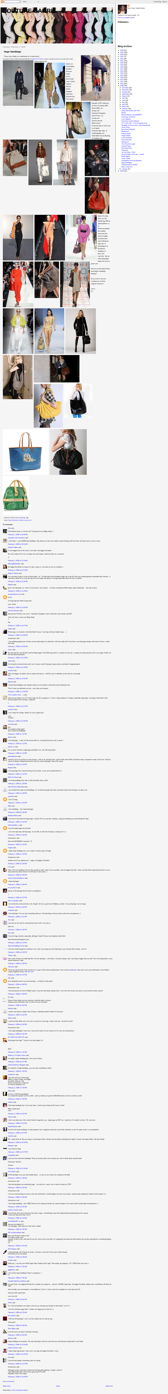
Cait (9, 1357)
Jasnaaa (11, 724)
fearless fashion (13, 1210)
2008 (122, 171)
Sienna (10, 1117)
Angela (10, 848)
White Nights (125, 156)
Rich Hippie (12, 1328)
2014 (122, 75)
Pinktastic (124, 150)
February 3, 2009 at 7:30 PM (17, 1071)
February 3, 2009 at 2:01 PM (17, 822)
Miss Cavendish (13, 901)
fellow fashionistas (13, 520)
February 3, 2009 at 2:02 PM (17, 835)
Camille (10, 1136)
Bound (123, 113)
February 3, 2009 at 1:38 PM (17, 793)
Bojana (10, 682)
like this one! (29, 971)
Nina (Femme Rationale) (16, 787)
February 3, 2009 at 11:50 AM (18, 646)
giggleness (11, 1270)
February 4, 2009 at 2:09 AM (17, 1197)
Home (58, 1386)
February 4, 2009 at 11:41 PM (18, 1364)
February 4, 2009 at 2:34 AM (17, 1207)
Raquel (10, 767)
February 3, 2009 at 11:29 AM (18, 581)
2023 (122, 56)
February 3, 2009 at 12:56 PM (18, 721)
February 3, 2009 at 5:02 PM (17, 1005)
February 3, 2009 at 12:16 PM (18, 667)
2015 (122, 73)
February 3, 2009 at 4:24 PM (17, 952)
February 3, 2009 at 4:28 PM (17, 963)
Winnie (10, 1018)
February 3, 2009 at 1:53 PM (17, 803)
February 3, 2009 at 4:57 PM (17, 975)
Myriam (10, 1338)
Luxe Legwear (126, 119)
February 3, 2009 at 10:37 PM (18, 1152)
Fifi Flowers (12, 1171)
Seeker (10, 1102)
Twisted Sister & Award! (129, 165)
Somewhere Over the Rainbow (131, 160)
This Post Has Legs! (128, 144)
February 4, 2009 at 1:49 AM (17, 1178)
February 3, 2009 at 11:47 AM (18, 625)
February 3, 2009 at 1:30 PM (17, 783)
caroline (10, 670)
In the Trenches (126, 138)
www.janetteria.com (14, 594)
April (123, 104)
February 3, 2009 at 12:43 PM (18, 678)
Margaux (11, 1145)
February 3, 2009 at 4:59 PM (17, 994)
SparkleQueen (12, 1126)
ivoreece (11, 709)
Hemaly (10, 1008)
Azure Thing (125, 127)
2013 (122, 77)
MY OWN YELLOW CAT (16, 1037)
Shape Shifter (126, 135)
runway (26, 520)
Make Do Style (13, 777)
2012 (122, 79)
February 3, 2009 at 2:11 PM (17, 844)
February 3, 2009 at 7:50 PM (17, 1088)
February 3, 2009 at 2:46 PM (17, 875)
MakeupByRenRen (14, 564)
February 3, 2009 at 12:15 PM (18, 658)
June (124, 100)
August (124, 96)
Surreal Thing (125, 146)
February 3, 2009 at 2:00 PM (17, 812)
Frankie (10, 1260)
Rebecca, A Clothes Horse (16, 1055)
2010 (122, 83)
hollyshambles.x (13, 825)
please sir (11, 747)
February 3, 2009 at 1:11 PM (17, 734)
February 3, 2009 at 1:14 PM (17, 764)
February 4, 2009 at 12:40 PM (18, 1354)
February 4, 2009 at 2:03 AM (17, 1187)
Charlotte (11, 910)
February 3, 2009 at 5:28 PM (17, 1024)
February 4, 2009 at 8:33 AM (17, 1312)
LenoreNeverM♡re (14, 1221)
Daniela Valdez (13, 547)
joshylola (11, 796)
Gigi (9, 528)
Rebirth (10, 584)
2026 (122, 50)
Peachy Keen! (126, 133)
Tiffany (10, 955)
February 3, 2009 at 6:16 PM (17, 1052)
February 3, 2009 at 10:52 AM (18, 544)
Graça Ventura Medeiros (16, 878)
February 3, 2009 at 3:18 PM (17, 907)
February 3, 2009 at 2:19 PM (17, 854)
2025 (122, 52)
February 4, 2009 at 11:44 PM (18, 1377)
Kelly (9, 1091)
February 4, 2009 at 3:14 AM (17, 1218)
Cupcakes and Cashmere (16, 538)
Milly (9, 806)
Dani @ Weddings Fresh (16, 946)
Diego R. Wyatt (13, 573)
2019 (122, 65)
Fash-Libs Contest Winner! (130, 121)
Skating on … (126, 142)
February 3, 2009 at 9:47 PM (17, 1133)
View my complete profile (126, 17)
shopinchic (11, 1074)
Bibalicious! (125, 131)
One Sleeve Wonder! (128, 129)
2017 (122, 69)
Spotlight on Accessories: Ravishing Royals (135, 125)
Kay (9, 933)
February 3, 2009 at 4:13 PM (17, 943)
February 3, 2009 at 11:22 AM (18, 570)
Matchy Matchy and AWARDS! (131, 115)
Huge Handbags (126, 163)
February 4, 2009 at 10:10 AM (18, 1344)
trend (30, 520)
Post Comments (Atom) (20, 1390)
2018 (122, 67)
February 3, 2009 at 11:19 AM (18, 560)
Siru (9, 920)
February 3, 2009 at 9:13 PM (17, 1123)
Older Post (109, 1386)
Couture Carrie (29, 11)
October (125, 92)
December (125, 88)
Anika (10, 1302)
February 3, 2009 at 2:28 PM (17, 863)
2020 (122, 63)
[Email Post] (26, 517)
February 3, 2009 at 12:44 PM (18, 691)
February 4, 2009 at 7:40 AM (17, 1278)
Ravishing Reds (126, 148)
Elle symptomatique (14, 1232)
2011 (122, 81)
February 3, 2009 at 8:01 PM (17, 1114)
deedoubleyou (12, 756)
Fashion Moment (13, 610)
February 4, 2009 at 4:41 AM (17, 1246)
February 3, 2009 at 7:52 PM (17, 1099)
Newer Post (7, 1386)
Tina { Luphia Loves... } (15, 695)
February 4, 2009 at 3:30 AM (17, 1229)
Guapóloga (11, 1155)
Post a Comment (8, 1381)
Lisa (9, 867)
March (124, 106)
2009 (122, 86)
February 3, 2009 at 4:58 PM (17, 984)
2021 (122, 61)
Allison (10, 737)
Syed (9, 661)
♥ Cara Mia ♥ (12, 888)
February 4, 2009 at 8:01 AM (17, 1299)
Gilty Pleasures (126, 140)
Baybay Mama (13, 815)
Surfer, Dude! (125, 158)
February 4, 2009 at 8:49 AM (17, 1325)
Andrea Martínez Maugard (16, 1065)
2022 (122, 59)
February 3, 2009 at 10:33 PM (18, 1142)
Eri (9, 997)
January (125, 169)
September (126, 94)
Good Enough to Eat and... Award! (132, 154)
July (123, 98)
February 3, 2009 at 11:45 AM (18, 607)
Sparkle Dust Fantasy (37, 59)
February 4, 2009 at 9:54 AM (17, 1335)
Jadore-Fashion (13, 1348)
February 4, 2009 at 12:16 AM (18, 1168)
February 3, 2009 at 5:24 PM (17, 1015)
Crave (10, 649)
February (125, 108)
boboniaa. (74, 970)
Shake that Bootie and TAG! (130, 111)
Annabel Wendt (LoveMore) (17, 1281)
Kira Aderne (12, 1315)
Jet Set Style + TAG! (128, 152)
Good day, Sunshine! (128, 117)
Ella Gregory (12, 1249)
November (125, 90)
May (123, 102)
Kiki (9, 978)
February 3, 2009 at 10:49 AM (18, 534)
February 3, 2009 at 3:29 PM (17, 930)
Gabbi (10, 629)
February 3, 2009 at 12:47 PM (18, 706)
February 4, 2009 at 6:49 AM (17, 1257)
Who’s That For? (126, 167)
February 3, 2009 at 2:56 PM (17, 884)
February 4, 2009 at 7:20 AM (17, 1266)
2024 (122, 54)
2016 (122, 71)
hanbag (21, 520)
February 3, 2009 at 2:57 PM (17, 897)
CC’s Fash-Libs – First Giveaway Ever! (134, 123)
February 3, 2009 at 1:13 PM (17, 753)
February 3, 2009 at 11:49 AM (18, 635)
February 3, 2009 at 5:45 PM (17, 1034)
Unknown (11, 967)
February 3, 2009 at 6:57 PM (17, 1062)
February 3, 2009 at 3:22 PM (17, 917)
